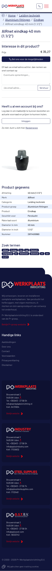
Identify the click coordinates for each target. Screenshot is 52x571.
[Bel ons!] (39, 6)
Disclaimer (7, 365)
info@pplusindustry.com (17, 446)
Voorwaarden (8, 355)
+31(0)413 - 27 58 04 (18, 400)
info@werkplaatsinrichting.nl (19, 404)
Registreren (32, 127)
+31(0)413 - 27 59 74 (18, 486)
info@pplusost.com (15, 532)
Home (12, 15)
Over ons (6, 346)
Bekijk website (12, 413)
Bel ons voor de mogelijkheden (27, 59)
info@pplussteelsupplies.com (19, 489)
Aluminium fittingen (17, 19)
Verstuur (44, 87)
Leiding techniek (29, 15)
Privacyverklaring (10, 360)
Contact (6, 351)
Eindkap (39, 19)
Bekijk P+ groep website (14, 324)
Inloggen (26, 121)
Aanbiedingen (9, 342)
